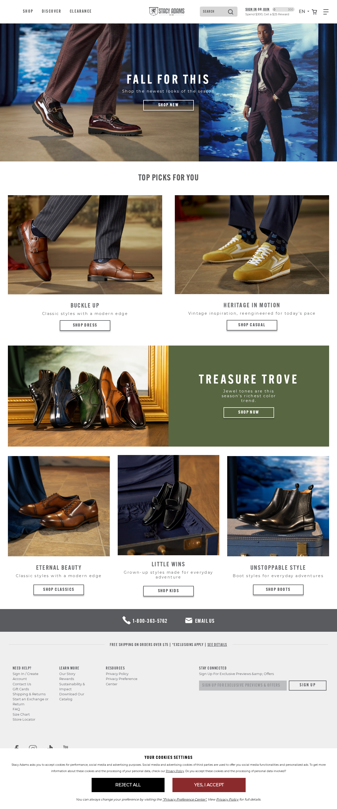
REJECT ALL (128, 784)
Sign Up (308, 685)
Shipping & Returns (29, 694)
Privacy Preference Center (121, 681)
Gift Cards (21, 689)
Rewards (66, 679)
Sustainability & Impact (72, 686)
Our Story (67, 674)
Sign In (251, 9)
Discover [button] (51, 11)
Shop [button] (28, 11)
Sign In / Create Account (25, 676)
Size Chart (21, 714)
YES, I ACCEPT (209, 784)
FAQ (16, 709)
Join (266, 9)
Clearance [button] (81, 11)
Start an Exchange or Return (30, 701)
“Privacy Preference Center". (184, 799)
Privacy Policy (117, 674)
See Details (217, 645)
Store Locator (24, 719)
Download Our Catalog (71, 696)
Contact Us (22, 684)
